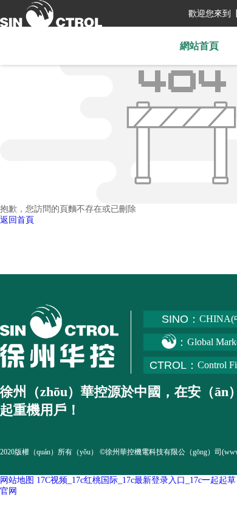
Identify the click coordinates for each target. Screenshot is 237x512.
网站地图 (17, 480)
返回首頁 (17, 219)
